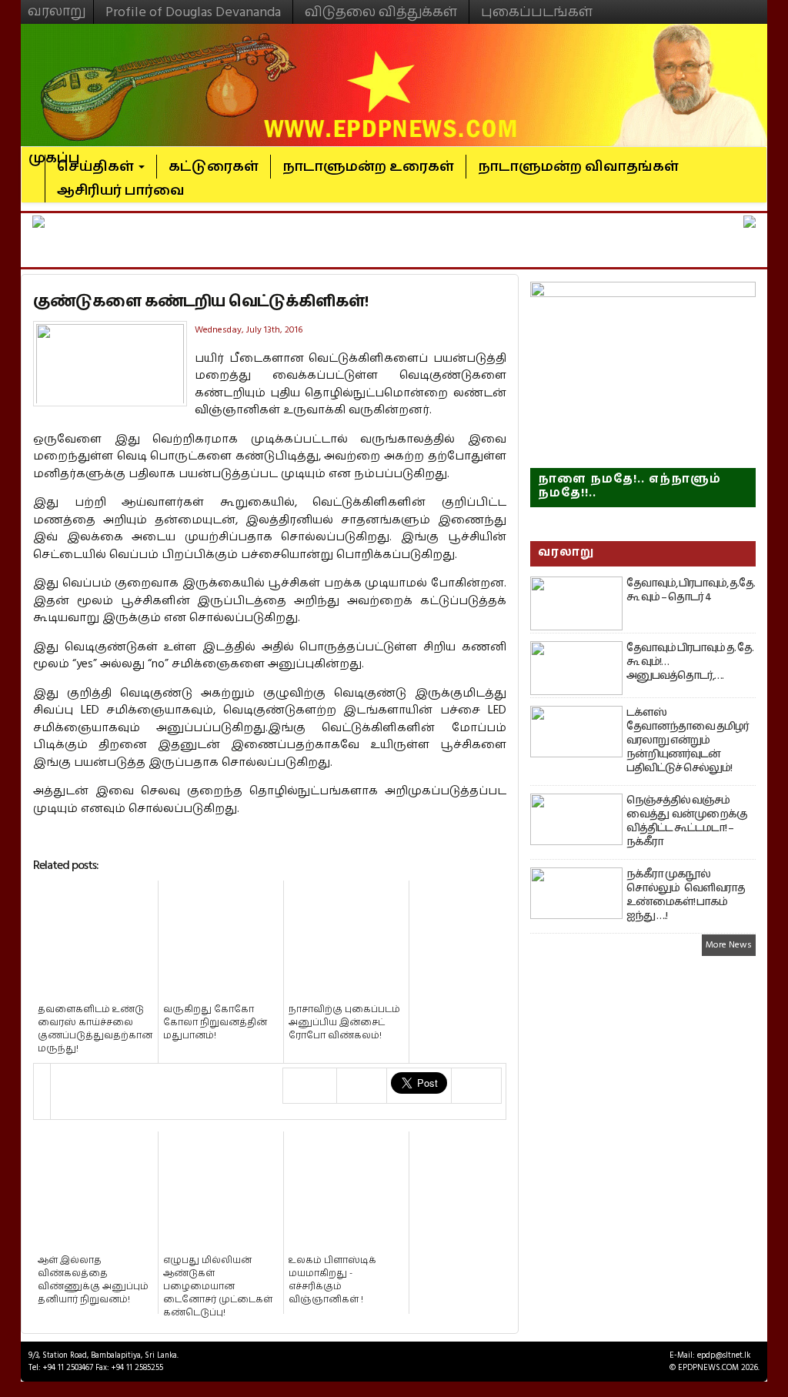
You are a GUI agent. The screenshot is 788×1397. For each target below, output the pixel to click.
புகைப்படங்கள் (537, 12)
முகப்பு (54, 152)
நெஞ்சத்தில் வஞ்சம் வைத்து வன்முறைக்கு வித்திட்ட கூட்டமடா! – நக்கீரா (686, 821)
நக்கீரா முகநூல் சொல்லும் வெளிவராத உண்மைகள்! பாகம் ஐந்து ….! (685, 895)
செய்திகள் (97, 166)
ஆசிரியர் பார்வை (121, 190)
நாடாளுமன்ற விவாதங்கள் (578, 166)
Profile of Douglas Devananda (193, 12)
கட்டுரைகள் (214, 166)
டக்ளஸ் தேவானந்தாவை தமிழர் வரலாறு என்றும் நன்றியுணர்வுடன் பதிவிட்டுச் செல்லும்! (687, 740)
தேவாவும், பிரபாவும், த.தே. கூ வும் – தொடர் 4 (690, 590)
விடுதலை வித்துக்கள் (381, 12)
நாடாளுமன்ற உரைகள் (368, 166)
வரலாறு (57, 5)
